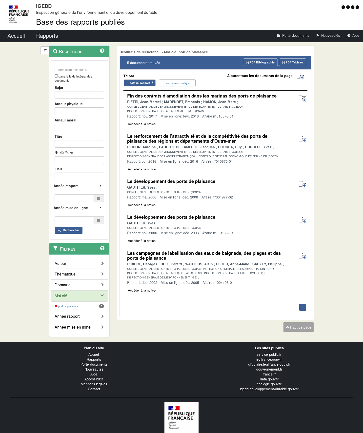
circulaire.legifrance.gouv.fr (269, 364)
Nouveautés (93, 369)
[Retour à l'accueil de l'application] (181, 416)
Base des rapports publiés (80, 21)
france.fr (269, 374)
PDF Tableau (294, 62)
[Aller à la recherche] (353, 7)
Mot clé (61, 295)
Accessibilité (93, 378)
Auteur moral (65, 120)
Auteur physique (69, 103)
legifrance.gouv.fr (269, 359)
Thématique (65, 274)
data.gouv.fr (269, 378)
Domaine (63, 285)
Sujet (59, 87)
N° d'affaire (64, 152)
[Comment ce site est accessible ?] (344, 7)
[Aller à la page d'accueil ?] (357, 7)
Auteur (60, 263)
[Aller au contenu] (348, 7)
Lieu (58, 168)
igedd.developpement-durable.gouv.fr (269, 388)
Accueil (94, 354)
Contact (94, 388)
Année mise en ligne (73, 327)
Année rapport (67, 316)
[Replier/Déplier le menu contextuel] (45, 50)
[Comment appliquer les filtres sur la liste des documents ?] (102, 248)
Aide (93, 374)
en (57, 190)
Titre (58, 136)
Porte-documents (94, 364)
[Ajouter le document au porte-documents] (302, 99)
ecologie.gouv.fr (269, 383)
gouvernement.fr (269, 369)
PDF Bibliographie (262, 62)
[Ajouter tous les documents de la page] (300, 76)
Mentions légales (94, 383)
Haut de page (300, 327)
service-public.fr (269, 354)
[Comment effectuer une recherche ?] (102, 50)
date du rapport (140, 83)
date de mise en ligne (177, 83)
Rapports (94, 359)
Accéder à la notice (142, 123)
